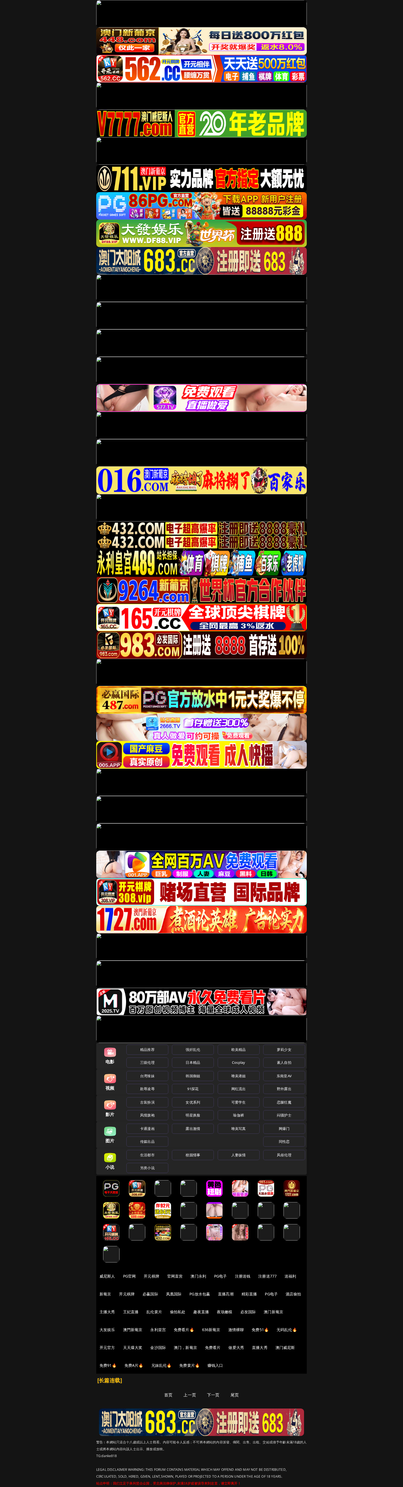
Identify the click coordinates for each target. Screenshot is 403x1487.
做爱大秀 (236, 1347)
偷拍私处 (178, 1311)
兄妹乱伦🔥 (161, 1365)
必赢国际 (150, 1294)
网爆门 (284, 1128)
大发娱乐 (107, 1329)
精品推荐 (147, 1049)
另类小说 (147, 1167)
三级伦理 (147, 1062)
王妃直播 (131, 1311)
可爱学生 (238, 1102)
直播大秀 (260, 1347)
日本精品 (193, 1062)
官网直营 (175, 1276)
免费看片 (213, 1347)
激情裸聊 (236, 1329)
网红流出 (238, 1088)
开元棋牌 (151, 1276)
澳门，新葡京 (185, 1347)
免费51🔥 (260, 1329)
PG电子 (220, 1276)
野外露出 (284, 1088)
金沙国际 (158, 1347)
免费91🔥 (108, 1365)
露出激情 (193, 1128)
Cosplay (238, 1062)
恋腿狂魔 (284, 1102)
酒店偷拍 (293, 1294)
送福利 (290, 1276)
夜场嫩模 (224, 1311)
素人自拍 (284, 1062)
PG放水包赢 (199, 1294)
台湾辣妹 (147, 1075)
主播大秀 (107, 1311)
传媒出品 (147, 1141)
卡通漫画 (147, 1128)
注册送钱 (243, 1276)
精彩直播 (249, 1294)
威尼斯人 (107, 1276)
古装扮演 (147, 1102)
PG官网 (129, 1276)
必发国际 (248, 1311)
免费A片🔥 (133, 1365)
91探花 (192, 1088)
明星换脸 (193, 1115)
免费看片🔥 (184, 1329)
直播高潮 (226, 1294)
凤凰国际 (174, 1294)
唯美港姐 (238, 1075)
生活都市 (147, 1154)
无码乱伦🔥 (287, 1329)
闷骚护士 (284, 1115)
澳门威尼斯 (285, 1347)
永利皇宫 (158, 1329)
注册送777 (267, 1276)
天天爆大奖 (133, 1347)
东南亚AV (284, 1075)
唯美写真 (238, 1128)
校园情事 (193, 1154)
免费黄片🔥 (189, 1365)
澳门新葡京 (273, 1311)
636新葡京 (211, 1329)
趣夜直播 (201, 1311)
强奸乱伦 (193, 1049)
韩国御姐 (193, 1075)
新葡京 (105, 1294)
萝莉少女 (284, 1049)
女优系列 (193, 1102)
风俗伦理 (284, 1154)
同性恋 (284, 1141)
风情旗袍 (147, 1115)
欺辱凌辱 (147, 1088)
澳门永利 (198, 1276)
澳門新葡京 (133, 1329)
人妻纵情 (238, 1154)
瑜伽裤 (238, 1115)
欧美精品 (238, 1049)
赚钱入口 (215, 1365)
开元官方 (107, 1347)
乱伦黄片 (154, 1311)
